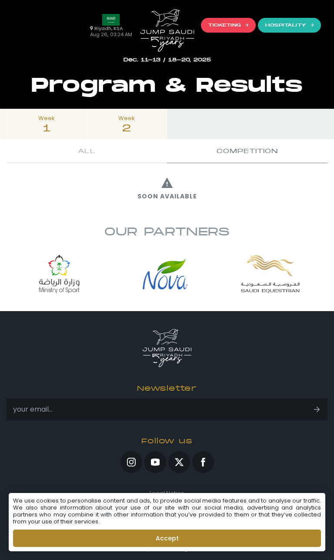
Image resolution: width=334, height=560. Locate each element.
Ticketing (224, 25)
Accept (167, 538)
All (87, 151)
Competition (247, 151)
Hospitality (285, 25)
